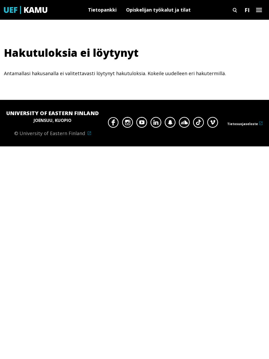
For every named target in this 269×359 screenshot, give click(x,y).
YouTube (141, 124)
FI (247, 10)
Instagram (127, 124)
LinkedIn (156, 124)
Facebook (113, 124)
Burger (259, 10)
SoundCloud (184, 124)
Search (235, 10)
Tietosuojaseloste (242, 124)
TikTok (198, 124)
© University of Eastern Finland (52, 123)
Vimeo (212, 124)
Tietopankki (102, 10)
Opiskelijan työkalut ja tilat (158, 10)
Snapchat (170, 124)
